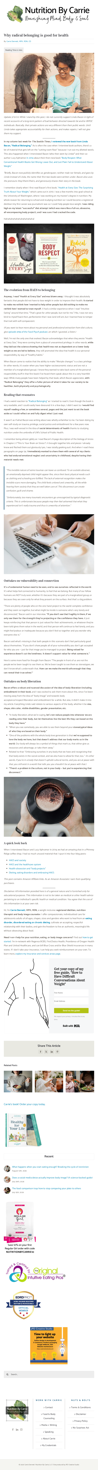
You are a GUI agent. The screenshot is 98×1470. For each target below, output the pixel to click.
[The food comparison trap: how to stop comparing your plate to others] (80, 1081)
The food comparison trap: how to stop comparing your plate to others (79, 1073)
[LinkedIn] (17, 1429)
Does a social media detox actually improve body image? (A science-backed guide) (49, 1072)
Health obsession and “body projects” (27, 869)
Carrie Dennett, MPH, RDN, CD (19, 41)
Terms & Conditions (81, 1407)
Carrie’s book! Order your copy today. (24, 1104)
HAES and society (17, 860)
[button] (6, 1082)
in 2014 (30, 158)
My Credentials (49, 1445)
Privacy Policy (81, 1421)
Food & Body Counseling (49, 1416)
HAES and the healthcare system (25, 864)
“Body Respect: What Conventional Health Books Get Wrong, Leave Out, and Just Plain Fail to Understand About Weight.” (48, 162)
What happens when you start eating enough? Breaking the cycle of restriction (18, 1072)
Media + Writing (49, 1425)
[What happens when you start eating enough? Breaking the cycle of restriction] (18, 1081)
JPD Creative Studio (72, 1464)
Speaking (49, 1432)
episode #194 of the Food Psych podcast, (28, 332)
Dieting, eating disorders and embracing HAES (31, 873)
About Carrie (49, 1439)
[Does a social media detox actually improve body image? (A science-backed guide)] (49, 1081)
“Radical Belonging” (37, 401)
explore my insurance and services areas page (37, 954)
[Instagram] (21, 1429)
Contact (49, 1407)
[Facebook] (13, 1429)
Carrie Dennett (17, 910)
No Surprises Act (81, 1428)
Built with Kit (71, 1026)
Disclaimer (81, 1414)
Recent (49, 1156)
